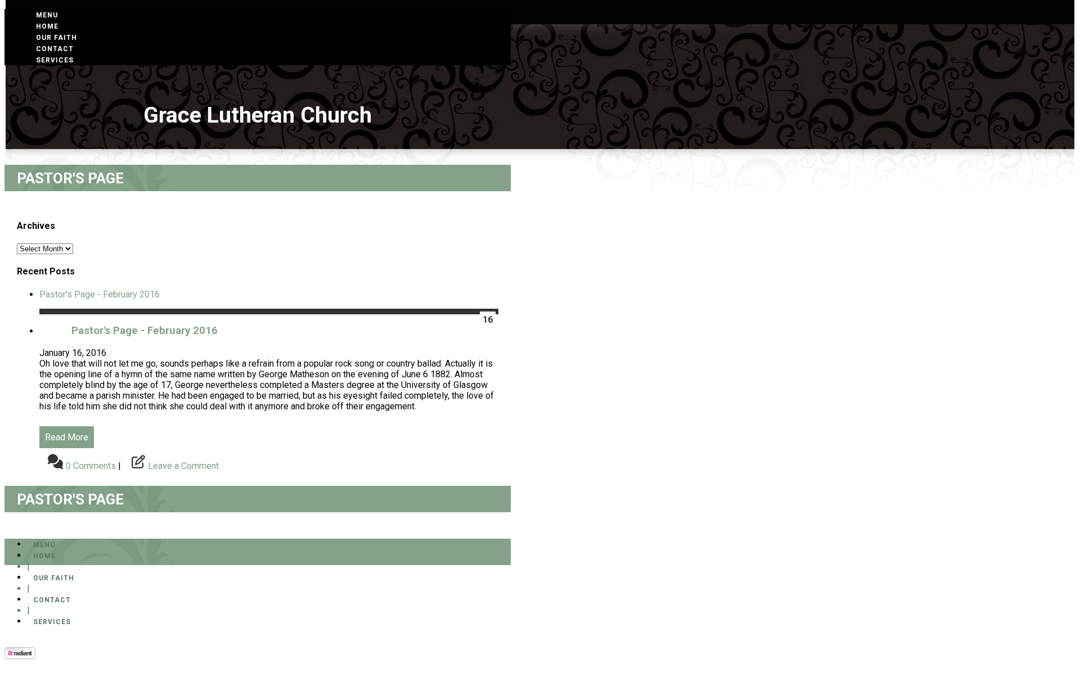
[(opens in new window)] (19, 656)
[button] (47, 15)
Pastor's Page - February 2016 (99, 294)
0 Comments (91, 466)
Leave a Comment (183, 466)
